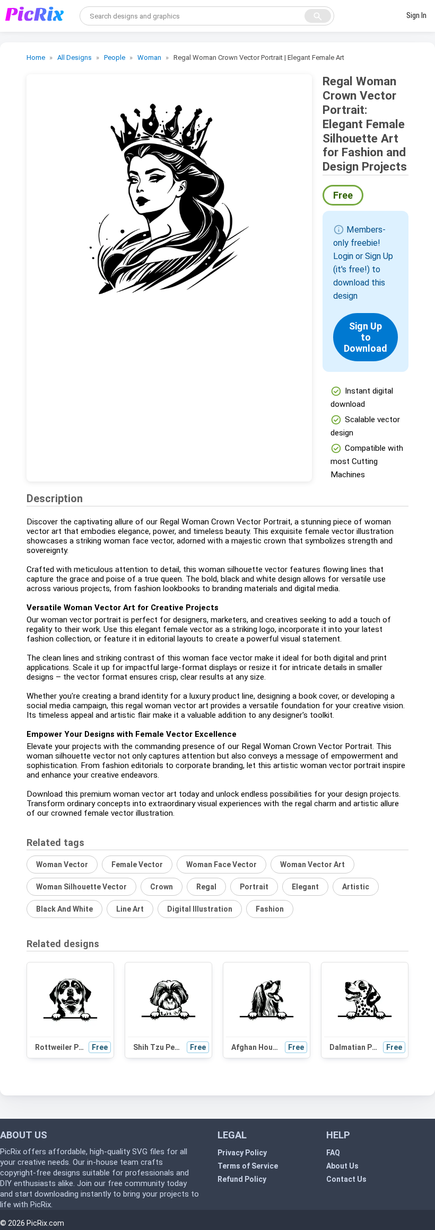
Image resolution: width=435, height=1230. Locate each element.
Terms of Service (248, 1166)
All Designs (74, 57)
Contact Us (346, 1179)
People (114, 57)
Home (36, 57)
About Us (342, 1166)
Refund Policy (242, 1179)
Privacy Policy (242, 1152)
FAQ (333, 1152)
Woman (149, 57)
